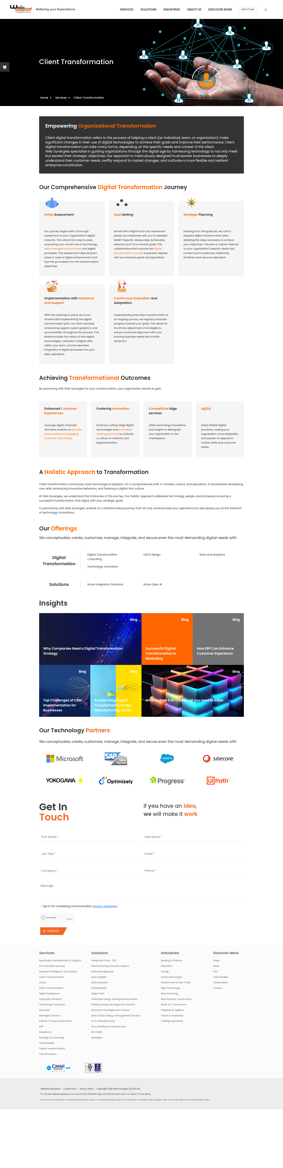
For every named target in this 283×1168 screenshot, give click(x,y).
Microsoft (44, 1010)
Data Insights (98, 977)
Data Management (102, 971)
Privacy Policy (87, 1088)
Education (166, 966)
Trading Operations (172, 1021)
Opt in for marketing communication (80, 906)
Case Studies (220, 977)
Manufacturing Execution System (110, 966)
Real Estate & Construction (176, 999)
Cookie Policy (70, 1088)
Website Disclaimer (50, 1088)
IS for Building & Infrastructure (108, 1026)
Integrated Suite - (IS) (103, 960)
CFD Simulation (47, 1054)
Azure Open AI (152, 584)
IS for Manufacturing (103, 1021)
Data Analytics (99, 982)
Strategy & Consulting (51, 1037)
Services (126, 9)
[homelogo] (42, 9)
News (216, 966)
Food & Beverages (171, 977)
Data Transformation (51, 988)
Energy (165, 971)
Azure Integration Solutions (105, 584)
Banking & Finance (171, 960)
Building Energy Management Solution (113, 1004)
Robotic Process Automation (55, 1021)
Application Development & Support (60, 960)
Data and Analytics (212, 555)
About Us (194, 9)
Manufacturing (169, 993)
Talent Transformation (52, 1048)
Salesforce (45, 1032)
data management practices (62, 248)
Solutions (149, 9)
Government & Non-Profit (175, 982)
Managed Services (49, 1015)
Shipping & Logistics (172, 1010)
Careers (217, 988)
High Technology (170, 988)
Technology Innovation (102, 567)
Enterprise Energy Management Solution (114, 999)
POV (215, 971)
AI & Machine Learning (52, 966)
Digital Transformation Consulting (102, 557)
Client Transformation (51, 977)
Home (44, 98)
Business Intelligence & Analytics (58, 971)
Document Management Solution (110, 1010)
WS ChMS (96, 1032)
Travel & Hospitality (172, 1015)
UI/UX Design (152, 555)
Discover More (220, 9)
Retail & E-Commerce (173, 1004)
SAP (41, 1026)
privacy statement (105, 906)
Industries (171, 9)
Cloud (42, 982)
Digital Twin (97, 993)
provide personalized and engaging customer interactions (62, 434)
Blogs (216, 960)
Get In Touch (248, 9)
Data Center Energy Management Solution (115, 1015)
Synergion (97, 1037)
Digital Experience (49, 993)
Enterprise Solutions (50, 999)
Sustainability (46, 1043)
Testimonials (220, 982)
